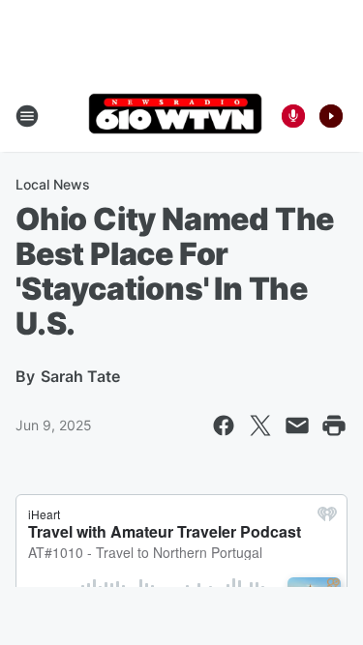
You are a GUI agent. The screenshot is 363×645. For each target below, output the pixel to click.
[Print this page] (334, 425)
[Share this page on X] (260, 425)
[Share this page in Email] (297, 425)
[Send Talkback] (293, 116)
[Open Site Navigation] (27, 116)
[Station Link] (175, 115)
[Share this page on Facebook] (223, 425)
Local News (52, 184)
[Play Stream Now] (331, 116)
